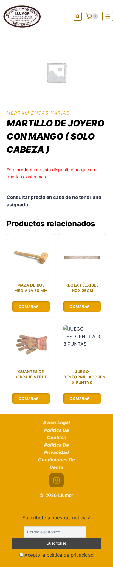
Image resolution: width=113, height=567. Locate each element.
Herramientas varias (38, 113)
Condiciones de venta (56, 463)
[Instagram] (56, 480)
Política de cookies (56, 433)
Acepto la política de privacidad (58, 555)
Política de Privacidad (56, 448)
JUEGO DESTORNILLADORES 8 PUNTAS (84, 376)
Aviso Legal (56, 422)
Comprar (29, 306)
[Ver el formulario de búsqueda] (78, 16)
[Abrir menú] (107, 16)
